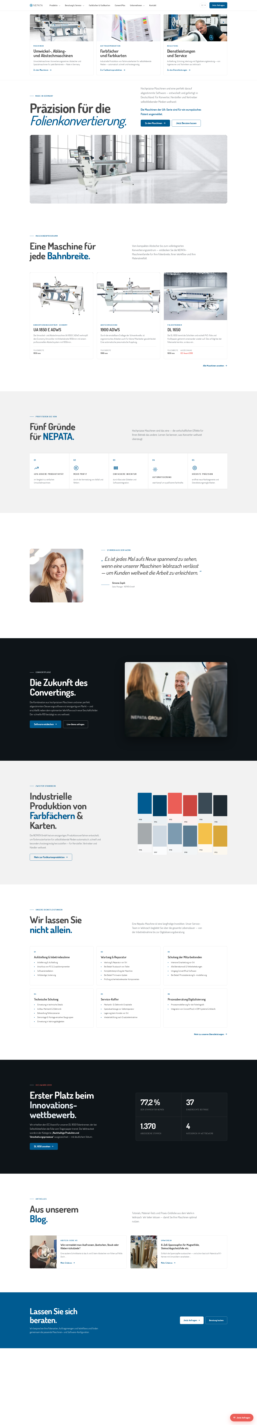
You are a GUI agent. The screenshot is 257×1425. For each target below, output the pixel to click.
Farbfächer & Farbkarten (99, 5)
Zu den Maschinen (153, 123)
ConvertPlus (120, 5)
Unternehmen (136, 5)
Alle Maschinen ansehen (213, 365)
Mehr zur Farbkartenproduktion (49, 857)
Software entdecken (44, 724)
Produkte (54, 5)
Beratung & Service (73, 5)
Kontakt (152, 5)
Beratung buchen (216, 1320)
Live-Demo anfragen (75, 724)
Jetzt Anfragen (218, 5)
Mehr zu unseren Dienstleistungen (209, 1034)
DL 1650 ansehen (42, 1146)
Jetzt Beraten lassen (186, 123)
